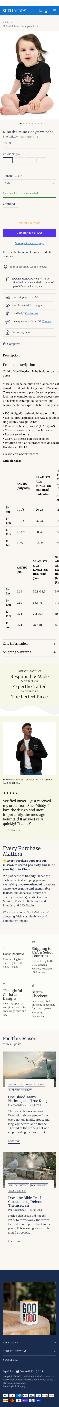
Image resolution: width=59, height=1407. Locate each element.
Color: (11, 154)
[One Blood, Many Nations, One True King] (29, 1069)
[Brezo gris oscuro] (19, 160)
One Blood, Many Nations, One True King (27, 1099)
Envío (6, 252)
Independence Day (20, 1090)
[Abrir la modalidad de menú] (54, 10)
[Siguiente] (52, 3)
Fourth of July (35, 1084)
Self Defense (17, 1190)
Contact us (31, 313)
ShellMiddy (10, 136)
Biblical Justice (18, 1185)
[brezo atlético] (41, 160)
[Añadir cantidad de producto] (16, 211)
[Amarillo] (19, 167)
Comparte (13, 344)
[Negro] (8, 160)
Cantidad (9, 204)
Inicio (6, 22)
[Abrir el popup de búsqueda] (40, 10)
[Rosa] (8, 167)
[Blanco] (30, 167)
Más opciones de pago (29, 243)
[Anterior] (6, 3)
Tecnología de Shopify (14, 1386)
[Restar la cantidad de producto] (6, 211)
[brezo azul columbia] (30, 160)
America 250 (16, 1084)
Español (7, 1371)
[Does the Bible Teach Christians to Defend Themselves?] (29, 1170)
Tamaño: (12, 176)
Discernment (39, 1185)
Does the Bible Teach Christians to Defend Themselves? (25, 1202)
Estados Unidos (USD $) (31, 1371)
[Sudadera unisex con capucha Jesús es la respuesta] (29, 748)
